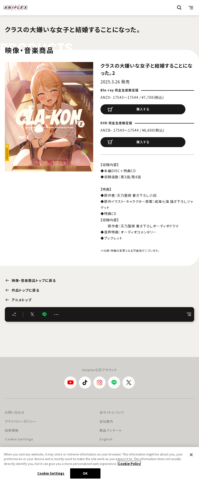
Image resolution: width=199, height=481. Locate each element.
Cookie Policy (129, 463)
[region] (99, 464)
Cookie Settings (19, 439)
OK (85, 473)
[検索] (179, 7)
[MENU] (191, 7)
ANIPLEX (15, 7)
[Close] (191, 454)
